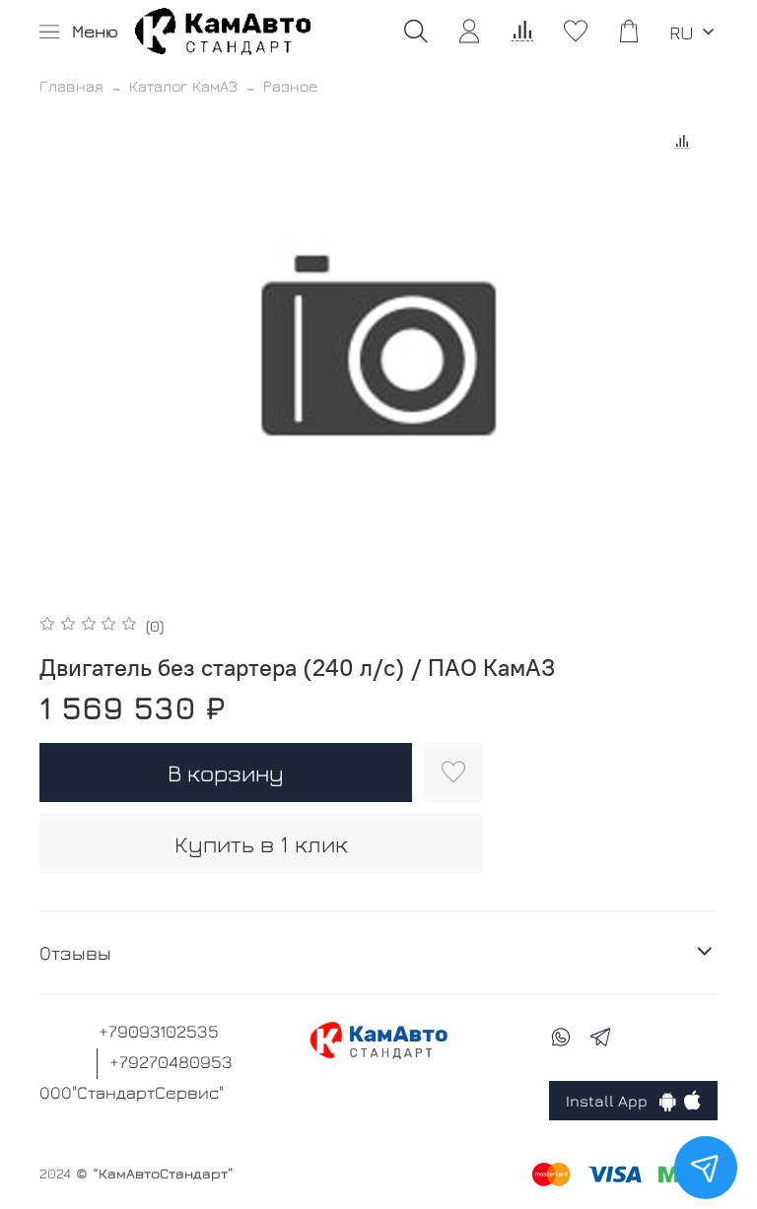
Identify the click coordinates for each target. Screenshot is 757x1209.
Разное (290, 86)
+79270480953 (171, 1061)
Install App (612, 1100)
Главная (71, 86)
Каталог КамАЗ (183, 86)
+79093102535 (159, 1031)
